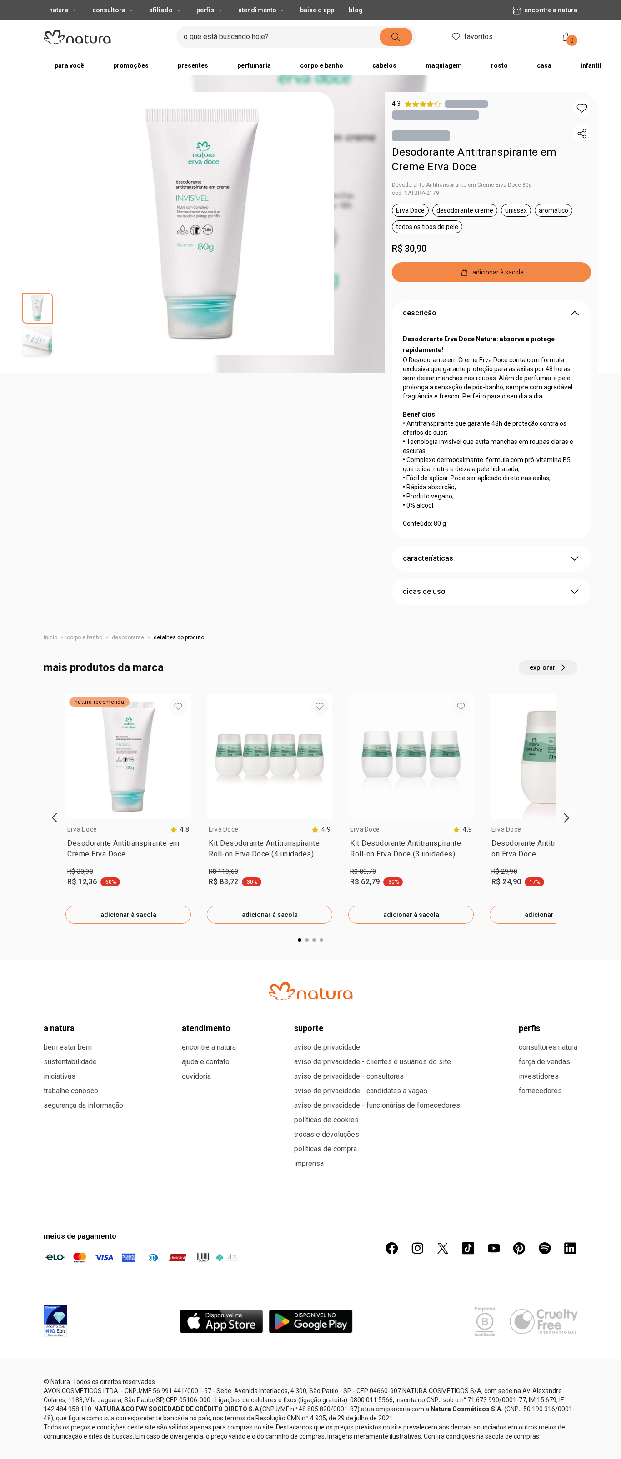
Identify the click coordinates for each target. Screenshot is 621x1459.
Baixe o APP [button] (317, 10)
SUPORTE (308, 1028)
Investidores (539, 1076)
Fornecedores (540, 1090)
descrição (419, 313)
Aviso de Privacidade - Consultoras (349, 1076)
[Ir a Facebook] (392, 1248)
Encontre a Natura (550, 10)
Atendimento (257, 10)
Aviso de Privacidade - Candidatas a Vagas (360, 1090)
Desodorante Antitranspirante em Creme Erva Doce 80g (462, 185)
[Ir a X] (443, 1248)
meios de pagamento (80, 1236)
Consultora (108, 10)
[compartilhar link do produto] (582, 133)
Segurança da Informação (83, 1105)
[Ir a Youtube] (493, 1248)
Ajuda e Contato (206, 1061)
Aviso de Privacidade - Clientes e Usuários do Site (372, 1061)
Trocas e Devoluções (326, 1134)
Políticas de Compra (325, 1149)
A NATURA (59, 1028)
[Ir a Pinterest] (519, 1248)
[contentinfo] (179, 829)
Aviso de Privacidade (327, 1047)
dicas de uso (424, 591)
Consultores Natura (548, 1047)
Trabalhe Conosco (71, 1090)
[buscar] (396, 37)
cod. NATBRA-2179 (415, 193)
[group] (128, 809)
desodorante (128, 637)
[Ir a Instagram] (417, 1248)
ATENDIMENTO (206, 1028)
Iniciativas (59, 1076)
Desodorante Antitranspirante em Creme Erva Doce (474, 159)
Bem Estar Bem (68, 1047)
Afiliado (161, 10)
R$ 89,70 (363, 871)
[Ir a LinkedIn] (570, 1248)
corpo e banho (84, 637)
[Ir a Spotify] (544, 1248)
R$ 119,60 (223, 871)
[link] (128, 850)
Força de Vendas (544, 1061)
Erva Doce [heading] (82, 829)
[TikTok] (468, 1248)
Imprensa (309, 1163)
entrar (531, 38)
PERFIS (529, 1028)
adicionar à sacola (128, 914)
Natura (59, 10)
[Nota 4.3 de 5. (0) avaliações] (466, 104)
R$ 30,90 (409, 248)
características (428, 558)
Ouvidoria (196, 1076)
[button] (202, 223)
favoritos (478, 36)
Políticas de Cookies (326, 1119)
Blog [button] (355, 10)
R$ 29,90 (504, 871)
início (50, 637)
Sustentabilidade (70, 1061)
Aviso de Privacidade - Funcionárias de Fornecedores (377, 1105)
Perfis (205, 10)
